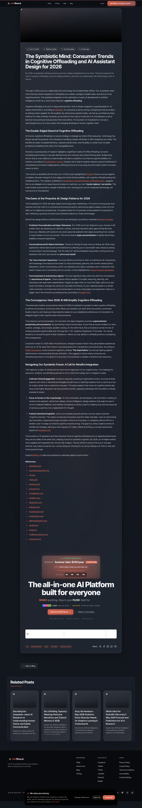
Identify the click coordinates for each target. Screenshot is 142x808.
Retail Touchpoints (33, 350)
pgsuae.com (34, 507)
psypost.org (34, 489)
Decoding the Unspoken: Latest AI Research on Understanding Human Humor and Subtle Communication (24, 719)
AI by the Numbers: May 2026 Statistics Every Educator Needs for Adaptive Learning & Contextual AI (86, 717)
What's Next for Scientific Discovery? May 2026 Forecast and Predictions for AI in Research (117, 717)
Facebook (101, 762)
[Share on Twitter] (100, 646)
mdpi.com (33, 480)
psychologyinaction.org (39, 470)
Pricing (57, 3)
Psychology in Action (54, 162)
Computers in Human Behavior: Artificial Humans (84, 181)
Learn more (55, 802)
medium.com (34, 498)
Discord (101, 777)
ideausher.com (35, 502)
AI (27, 646)
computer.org (35, 539)
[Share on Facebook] (104, 646)
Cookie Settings (125, 777)
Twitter (100, 766)
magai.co (33, 530)
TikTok (100, 770)
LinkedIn (101, 774)
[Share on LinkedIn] (108, 646)
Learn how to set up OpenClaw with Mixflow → (71, 570)
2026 (46, 646)
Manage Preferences (82, 797)
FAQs (49, 3)
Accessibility (124, 774)
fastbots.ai (33, 525)
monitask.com (35, 466)
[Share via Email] (115, 646)
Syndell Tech (84, 292)
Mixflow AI (36, 455)
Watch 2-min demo (86, 612)
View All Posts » (16, 686)
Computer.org (44, 430)
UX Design (54, 646)
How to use (80, 766)
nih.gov (32, 475)
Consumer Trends (66, 646)
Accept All (108, 797)
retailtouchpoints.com (38, 534)
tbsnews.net (34, 484)
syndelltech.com (36, 493)
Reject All (97, 797)
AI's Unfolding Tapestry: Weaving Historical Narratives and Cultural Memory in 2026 (55, 716)
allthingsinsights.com (38, 521)
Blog (71, 3)
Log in (102, 3)
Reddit (100, 781)
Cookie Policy (124, 766)
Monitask (59, 110)
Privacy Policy (124, 762)
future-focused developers (102, 270)
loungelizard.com (36, 512)
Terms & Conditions (126, 770)
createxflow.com (36, 516)
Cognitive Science (36, 646)
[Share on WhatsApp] (111, 646)
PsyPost (90, 174)
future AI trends (106, 219)
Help (64, 3)
